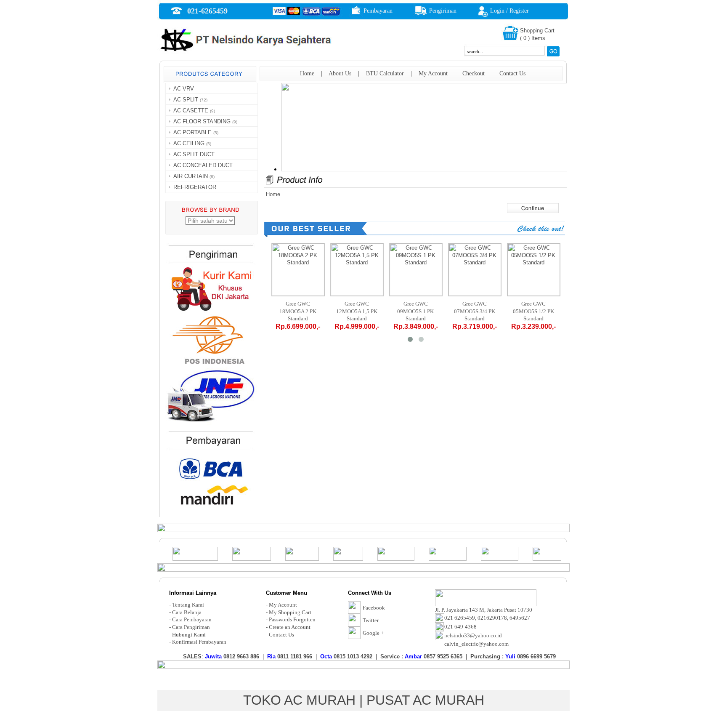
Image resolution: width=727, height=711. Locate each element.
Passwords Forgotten (292, 619)
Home (307, 73)
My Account (433, 73)
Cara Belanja (187, 612)
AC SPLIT (185, 99)
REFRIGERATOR (194, 187)
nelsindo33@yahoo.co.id (473, 635)
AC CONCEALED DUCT (203, 165)
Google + (373, 633)
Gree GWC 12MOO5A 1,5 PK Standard (356, 311)
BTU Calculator (385, 73)
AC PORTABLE (192, 132)
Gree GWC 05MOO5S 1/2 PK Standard (533, 311)
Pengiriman (442, 11)
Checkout (473, 73)
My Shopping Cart (290, 612)
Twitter (371, 620)
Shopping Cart (537, 30)
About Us (340, 73)
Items (538, 38)
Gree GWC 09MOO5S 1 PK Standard (416, 311)
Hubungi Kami (189, 634)
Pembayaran (378, 11)
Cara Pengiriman (191, 627)
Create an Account (289, 627)
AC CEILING (188, 143)
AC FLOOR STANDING (202, 121)
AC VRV (183, 88)
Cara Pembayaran (192, 619)
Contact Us (512, 73)
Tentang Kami (188, 605)
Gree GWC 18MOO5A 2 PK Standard (297, 311)
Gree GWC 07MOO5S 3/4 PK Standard (474, 311)
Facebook (374, 607)
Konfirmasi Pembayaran (199, 642)
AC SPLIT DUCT (194, 154)
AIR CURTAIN (190, 176)
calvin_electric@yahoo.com (476, 644)
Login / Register (509, 11)
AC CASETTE (190, 110)
